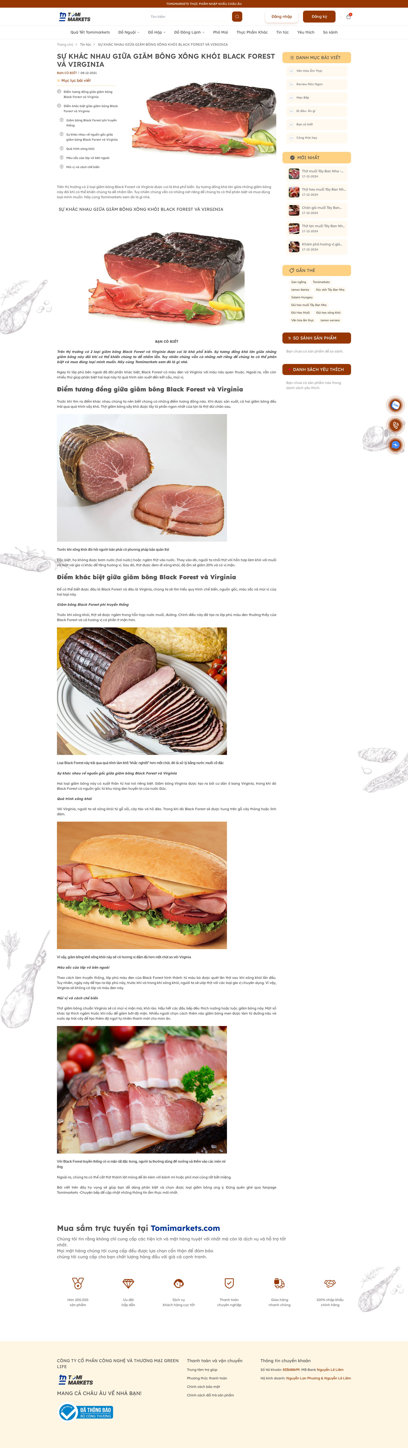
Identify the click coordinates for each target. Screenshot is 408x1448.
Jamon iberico (300, 290)
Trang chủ (65, 44)
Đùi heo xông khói (328, 313)
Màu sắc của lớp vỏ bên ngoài (87, 158)
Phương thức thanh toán (207, 1378)
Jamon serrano (330, 320)
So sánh (330, 32)
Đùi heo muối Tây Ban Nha (308, 305)
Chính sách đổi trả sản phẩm (210, 1395)
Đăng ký (319, 16)
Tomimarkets (321, 282)
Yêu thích (305, 32)
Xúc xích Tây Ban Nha (330, 290)
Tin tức (282, 32)
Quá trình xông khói (80, 149)
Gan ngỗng (298, 282)
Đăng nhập (282, 16)
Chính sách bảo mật (203, 1386)
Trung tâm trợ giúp (202, 1369)
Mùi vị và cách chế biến (82, 167)
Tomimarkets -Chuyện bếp (78, 1192)
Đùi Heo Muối (300, 313)
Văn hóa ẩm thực (302, 320)
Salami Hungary (302, 297)
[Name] (237, 16)
